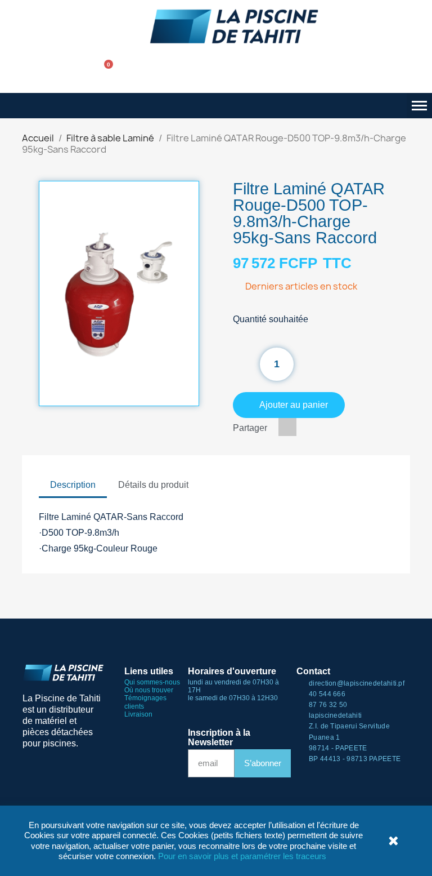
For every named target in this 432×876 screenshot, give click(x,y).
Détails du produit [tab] (153, 485)
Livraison (138, 714)
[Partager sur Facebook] (287, 427)
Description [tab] (73, 485)
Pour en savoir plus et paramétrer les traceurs (242, 856)
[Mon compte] (139, 72)
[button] (71, 72)
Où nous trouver (148, 690)
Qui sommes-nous (152, 682)
